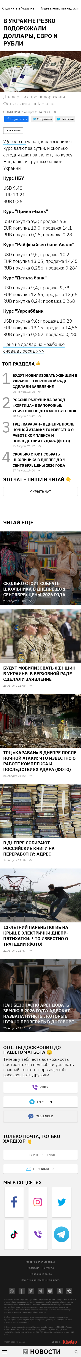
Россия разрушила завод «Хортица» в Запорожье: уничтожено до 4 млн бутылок (44, 405)
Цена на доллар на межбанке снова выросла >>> (34, 347)
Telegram (44, 1102)
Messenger (44, 1116)
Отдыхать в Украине (18, 8)
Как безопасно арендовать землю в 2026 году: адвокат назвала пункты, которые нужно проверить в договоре (38, 1013)
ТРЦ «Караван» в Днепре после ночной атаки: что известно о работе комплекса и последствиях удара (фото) (39, 761)
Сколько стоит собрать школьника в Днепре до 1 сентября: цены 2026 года (39, 460)
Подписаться (44, 1169)
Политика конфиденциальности (40, 1279)
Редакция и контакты (40, 1267)
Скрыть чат (40, 491)
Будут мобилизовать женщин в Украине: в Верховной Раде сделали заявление (45, 381)
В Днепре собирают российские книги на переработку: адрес (29, 848)
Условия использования (40, 1261)
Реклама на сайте (41, 1273)
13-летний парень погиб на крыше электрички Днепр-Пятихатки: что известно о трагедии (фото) (35, 935)
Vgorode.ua (14, 141)
